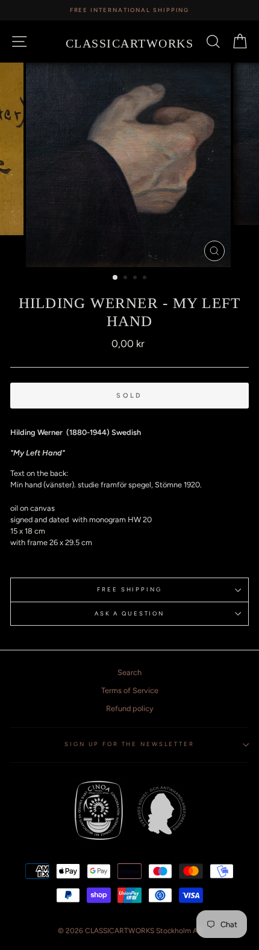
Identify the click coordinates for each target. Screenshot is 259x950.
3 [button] (136, 279)
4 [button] (146, 279)
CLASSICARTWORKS (130, 43)
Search (129, 672)
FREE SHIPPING (129, 589)
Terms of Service (129, 690)
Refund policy (130, 708)
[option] (129, 10)
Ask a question (129, 613)
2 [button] (126, 279)
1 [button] (116, 278)
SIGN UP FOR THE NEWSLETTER (129, 744)
